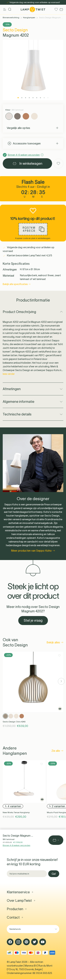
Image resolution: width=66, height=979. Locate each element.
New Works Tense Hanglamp (16, 812)
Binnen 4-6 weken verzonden (16, 845)
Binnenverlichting (11, 17)
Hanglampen (29, 17)
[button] (33, 229)
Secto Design (15, 30)
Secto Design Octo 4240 (14, 721)
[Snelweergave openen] (60, 709)
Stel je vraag (33, 620)
